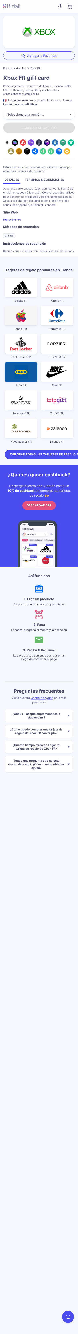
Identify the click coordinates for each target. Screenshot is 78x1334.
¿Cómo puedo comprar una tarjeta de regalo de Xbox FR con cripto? (36, 731)
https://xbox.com (12, 219)
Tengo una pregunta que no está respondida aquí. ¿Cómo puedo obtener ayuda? (36, 764)
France (7, 68)
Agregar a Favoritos (42, 56)
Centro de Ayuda (42, 697)
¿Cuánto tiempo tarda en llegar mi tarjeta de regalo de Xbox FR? (36, 746)
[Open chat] (68, 1317)
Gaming (21, 68)
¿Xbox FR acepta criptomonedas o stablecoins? (36, 715)
